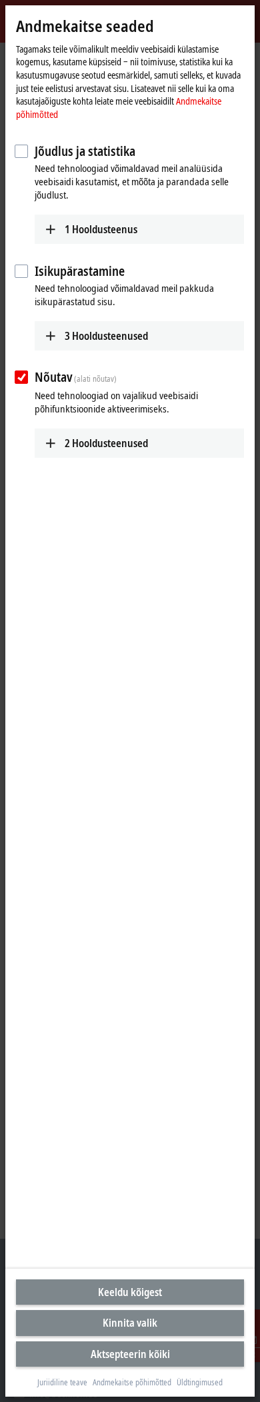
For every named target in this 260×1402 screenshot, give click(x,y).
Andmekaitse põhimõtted (132, 1382)
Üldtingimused (200, 1382)
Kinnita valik (130, 1322)
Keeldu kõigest (130, 1292)
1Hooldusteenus (101, 229)
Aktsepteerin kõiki (130, 1354)
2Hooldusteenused (106, 443)
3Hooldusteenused (106, 336)
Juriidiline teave (62, 1382)
